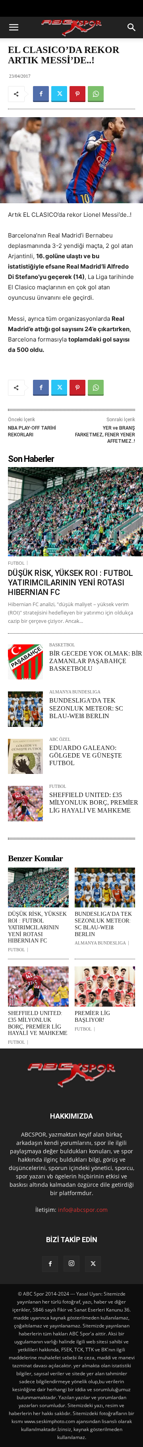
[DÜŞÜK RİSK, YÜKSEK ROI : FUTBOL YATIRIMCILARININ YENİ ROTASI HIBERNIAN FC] (75, 511)
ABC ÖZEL (60, 739)
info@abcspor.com (83, 1209)
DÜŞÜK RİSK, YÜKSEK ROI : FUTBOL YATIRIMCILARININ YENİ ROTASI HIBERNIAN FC (70, 582)
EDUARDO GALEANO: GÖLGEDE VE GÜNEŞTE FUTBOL (85, 755)
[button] (13, 27)
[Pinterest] (77, 94)
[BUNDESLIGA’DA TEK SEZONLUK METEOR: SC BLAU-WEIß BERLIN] (25, 708)
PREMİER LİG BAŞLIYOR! (92, 1016)
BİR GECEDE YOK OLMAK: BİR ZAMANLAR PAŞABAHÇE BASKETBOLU (95, 661)
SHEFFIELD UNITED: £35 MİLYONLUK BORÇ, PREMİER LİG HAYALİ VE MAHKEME (93, 802)
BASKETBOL (62, 645)
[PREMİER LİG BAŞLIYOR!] (105, 986)
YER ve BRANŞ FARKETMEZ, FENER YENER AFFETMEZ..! (105, 434)
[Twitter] (59, 94)
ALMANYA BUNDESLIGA (74, 692)
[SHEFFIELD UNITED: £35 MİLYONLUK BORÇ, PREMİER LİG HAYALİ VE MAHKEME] (25, 803)
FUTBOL (16, 563)
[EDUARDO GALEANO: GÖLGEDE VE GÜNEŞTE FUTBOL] (25, 756)
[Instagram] (71, 1264)
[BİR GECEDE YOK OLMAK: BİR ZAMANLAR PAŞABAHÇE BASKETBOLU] (25, 661)
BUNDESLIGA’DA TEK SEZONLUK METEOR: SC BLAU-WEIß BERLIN (86, 708)
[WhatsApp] (96, 94)
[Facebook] (41, 94)
